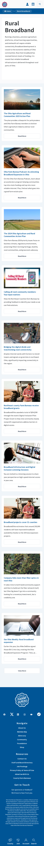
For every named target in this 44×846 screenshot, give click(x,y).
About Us (22, 728)
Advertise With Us (22, 774)
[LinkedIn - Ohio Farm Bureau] (18, 714)
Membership (22, 732)
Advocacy (22, 735)
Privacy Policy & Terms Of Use (22, 770)
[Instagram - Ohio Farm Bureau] (24, 714)
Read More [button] (22, 136)
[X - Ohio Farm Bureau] (12, 714)
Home (8, 11)
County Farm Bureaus (22, 778)
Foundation (22, 743)
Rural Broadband (23, 11)
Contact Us (22, 759)
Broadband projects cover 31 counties (20, 522)
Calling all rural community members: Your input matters (20, 293)
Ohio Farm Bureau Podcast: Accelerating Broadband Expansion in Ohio (21, 173)
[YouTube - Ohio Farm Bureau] (31, 714)
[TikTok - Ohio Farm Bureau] (39, 714)
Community (22, 739)
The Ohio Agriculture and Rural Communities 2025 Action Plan (17, 114)
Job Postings (22, 766)
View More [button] (22, 671)
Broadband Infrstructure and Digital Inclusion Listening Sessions (19, 468)
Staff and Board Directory (22, 762)
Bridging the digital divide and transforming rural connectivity (17, 348)
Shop (22, 747)
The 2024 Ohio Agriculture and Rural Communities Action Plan (19, 235)
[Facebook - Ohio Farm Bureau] (4, 714)
